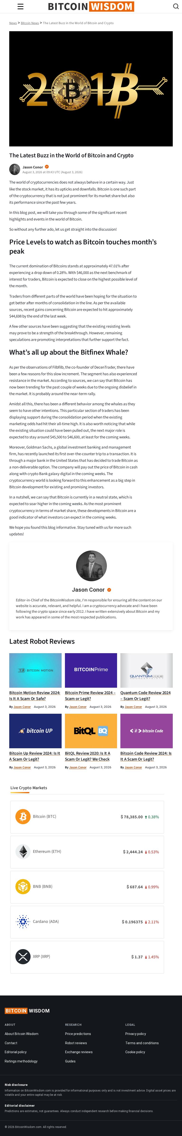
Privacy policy (135, 1034)
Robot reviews (76, 1043)
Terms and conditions (142, 1043)
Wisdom (28, 1011)
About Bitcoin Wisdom (21, 1034)
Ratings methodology (21, 1061)
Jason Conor (88, 589)
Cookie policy (135, 1052)
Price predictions (78, 1034)
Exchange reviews (79, 1052)
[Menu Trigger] (20, 6)
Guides (70, 1061)
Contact (11, 1043)
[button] (176, 7)
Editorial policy (16, 1052)
